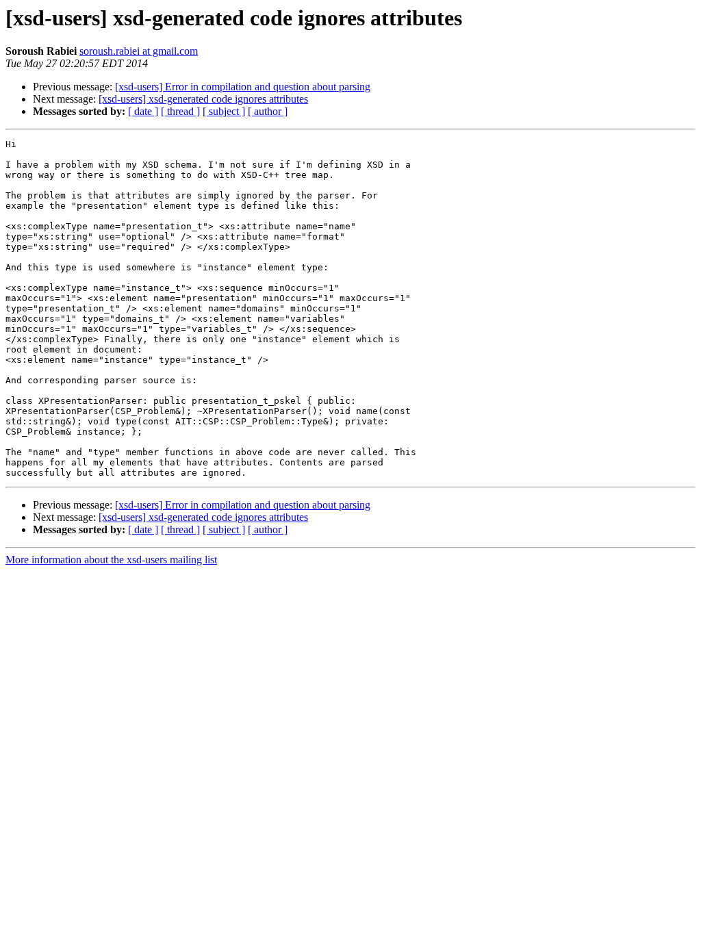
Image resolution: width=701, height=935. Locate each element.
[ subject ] (224, 111)
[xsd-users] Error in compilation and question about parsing (242, 86)
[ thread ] (180, 111)
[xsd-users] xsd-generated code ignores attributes (203, 99)
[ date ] (143, 111)
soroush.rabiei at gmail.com (138, 51)
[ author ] (268, 111)
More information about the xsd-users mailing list (111, 559)
